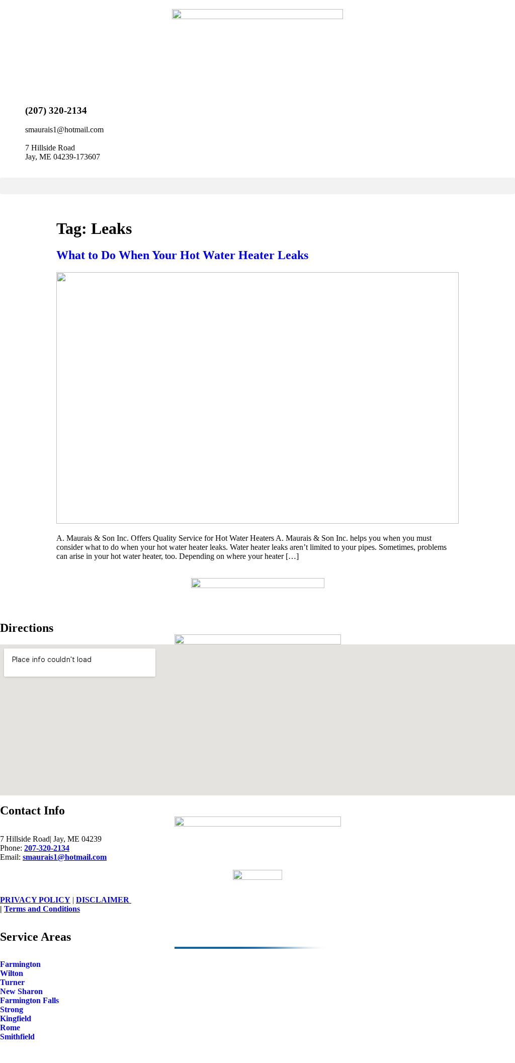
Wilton (11, 973)
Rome (10, 1027)
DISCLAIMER (103, 899)
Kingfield (15, 1018)
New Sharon (21, 991)
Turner (12, 982)
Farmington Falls (29, 1000)
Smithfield (17, 1036)
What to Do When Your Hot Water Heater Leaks (182, 255)
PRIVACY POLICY (35, 899)
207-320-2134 (46, 848)
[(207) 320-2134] (12, 108)
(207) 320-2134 (56, 110)
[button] (257, 186)
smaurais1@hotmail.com (65, 857)
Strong (11, 1009)
